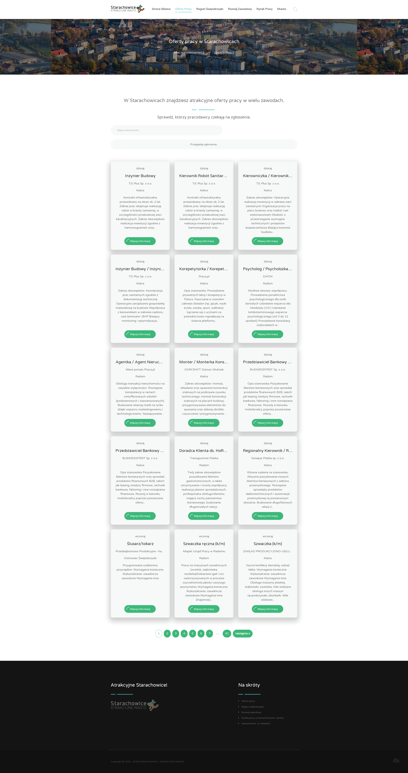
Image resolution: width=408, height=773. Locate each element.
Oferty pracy (183, 9)
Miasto (281, 9)
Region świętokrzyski (209, 9)
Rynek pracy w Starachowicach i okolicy (262, 718)
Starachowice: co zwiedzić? (255, 723)
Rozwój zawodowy (240, 9)
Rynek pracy (264, 9)
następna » (242, 633)
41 (227, 633)
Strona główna (161, 9)
